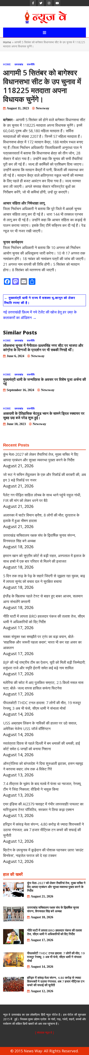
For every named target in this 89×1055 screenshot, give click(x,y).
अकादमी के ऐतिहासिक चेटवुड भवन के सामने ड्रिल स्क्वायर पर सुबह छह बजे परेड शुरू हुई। (43, 415)
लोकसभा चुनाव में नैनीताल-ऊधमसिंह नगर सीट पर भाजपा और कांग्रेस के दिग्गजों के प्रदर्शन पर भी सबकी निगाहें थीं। (43, 347)
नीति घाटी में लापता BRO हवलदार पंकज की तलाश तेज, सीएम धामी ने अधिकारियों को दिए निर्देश (54, 932)
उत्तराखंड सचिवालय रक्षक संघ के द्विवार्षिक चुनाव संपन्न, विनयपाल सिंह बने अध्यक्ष (53, 909)
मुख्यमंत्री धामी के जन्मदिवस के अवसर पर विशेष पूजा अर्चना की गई (44, 381)
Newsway (42, 108)
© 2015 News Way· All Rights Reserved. (44, 1050)
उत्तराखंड (18, 64)
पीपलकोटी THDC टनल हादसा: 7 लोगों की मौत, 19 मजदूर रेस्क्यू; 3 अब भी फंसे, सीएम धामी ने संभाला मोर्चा (56, 957)
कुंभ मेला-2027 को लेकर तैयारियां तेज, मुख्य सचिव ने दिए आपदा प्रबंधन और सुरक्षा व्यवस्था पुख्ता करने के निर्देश (56, 886)
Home (7, 42)
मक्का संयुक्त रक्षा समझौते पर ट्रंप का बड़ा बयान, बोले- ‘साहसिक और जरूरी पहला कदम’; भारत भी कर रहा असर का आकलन (42, 642)
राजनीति (31, 64)
